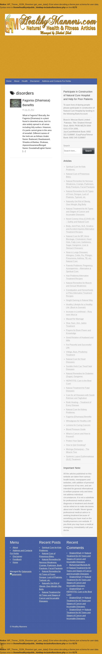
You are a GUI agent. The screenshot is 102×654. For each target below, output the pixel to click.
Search (66, 146)
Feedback (17, 559)
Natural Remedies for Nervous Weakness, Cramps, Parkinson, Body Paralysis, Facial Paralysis (80, 184)
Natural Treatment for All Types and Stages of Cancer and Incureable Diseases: (79, 212)
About (16, 81)
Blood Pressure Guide (76, 429)
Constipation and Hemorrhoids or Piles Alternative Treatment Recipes (79, 293)
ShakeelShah (75, 553)
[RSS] (2, 647)
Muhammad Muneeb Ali (79, 565)
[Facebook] (2, 644)
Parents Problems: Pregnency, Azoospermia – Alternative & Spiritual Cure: (79, 268)
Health (25, 81)
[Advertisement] (51, 59)
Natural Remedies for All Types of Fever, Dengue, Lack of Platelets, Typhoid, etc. (79, 194)
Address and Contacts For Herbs (56, 81)
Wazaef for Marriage (75, 319)
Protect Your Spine (74, 441)
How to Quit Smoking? (76, 445)
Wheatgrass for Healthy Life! (78, 421)
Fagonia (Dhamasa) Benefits (78, 417)
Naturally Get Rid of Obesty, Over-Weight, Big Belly (50, 586)
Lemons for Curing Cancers (78, 425)
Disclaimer (35, 81)
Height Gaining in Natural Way (79, 300)
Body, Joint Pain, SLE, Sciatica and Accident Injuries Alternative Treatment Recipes (80, 229)
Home (9, 81)
